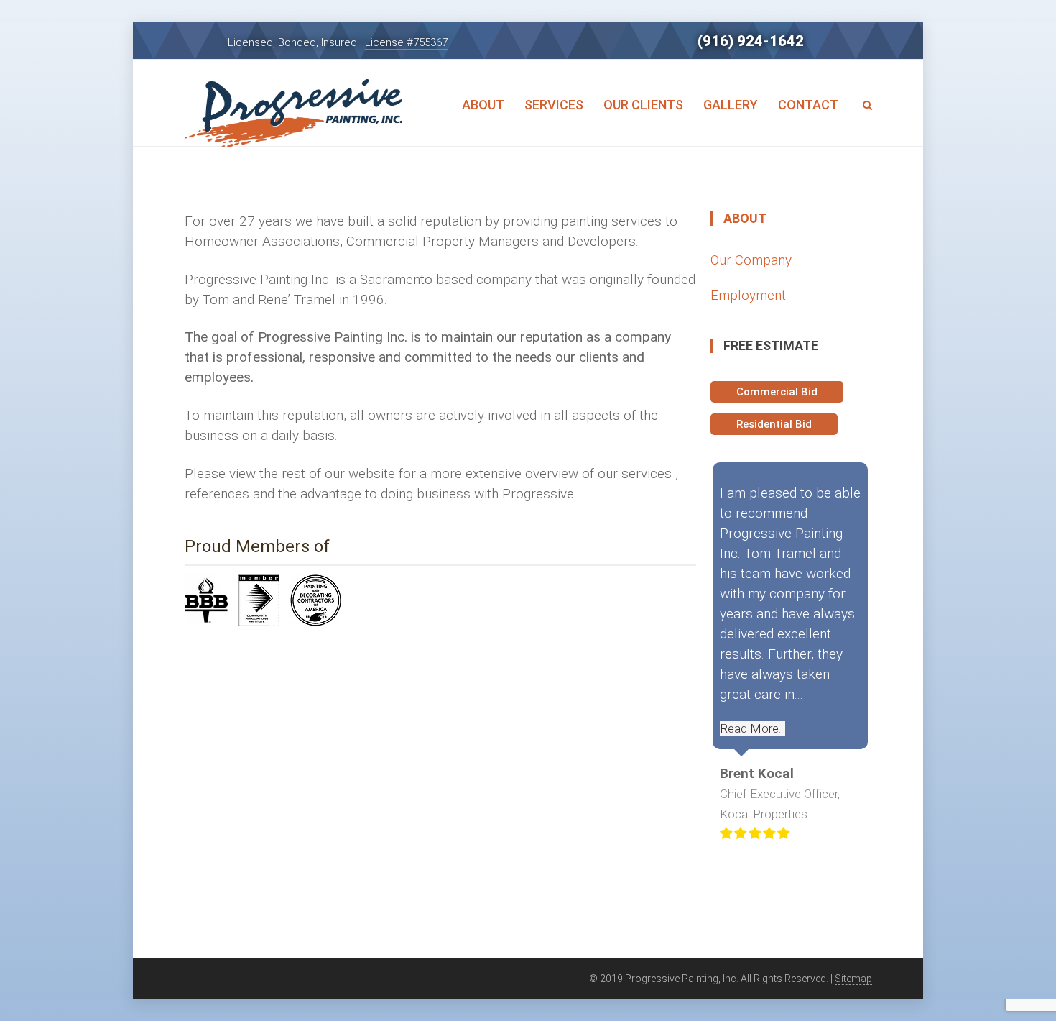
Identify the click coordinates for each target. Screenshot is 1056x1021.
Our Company (751, 260)
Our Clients (643, 105)
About (483, 105)
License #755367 (406, 42)
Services (553, 105)
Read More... (752, 728)
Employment (748, 295)
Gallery (730, 105)
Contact (808, 105)
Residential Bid (774, 424)
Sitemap (853, 978)
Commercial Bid (777, 391)
